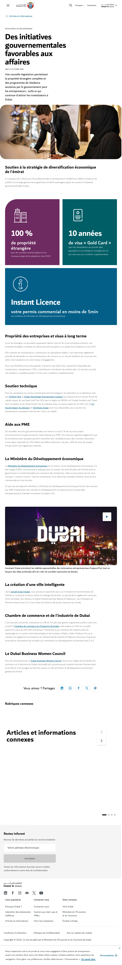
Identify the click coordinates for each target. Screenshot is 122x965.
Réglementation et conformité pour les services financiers (88, 796)
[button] (108, 955)
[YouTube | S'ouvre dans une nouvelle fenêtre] (41, 893)
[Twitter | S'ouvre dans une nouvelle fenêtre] (34, 893)
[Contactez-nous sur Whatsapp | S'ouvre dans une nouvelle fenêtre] (70, 688)
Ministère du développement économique (27, 466)
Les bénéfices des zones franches (31, 794)
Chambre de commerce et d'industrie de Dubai (37, 626)
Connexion (91, 5)
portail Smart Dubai (20, 592)
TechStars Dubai (41, 408)
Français (78, 5)
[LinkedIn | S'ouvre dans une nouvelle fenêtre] (5, 893)
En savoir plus (18, 815)
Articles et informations (20, 16)
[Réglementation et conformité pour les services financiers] (89, 767)
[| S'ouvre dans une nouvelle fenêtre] (20, 893)
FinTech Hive (15, 397)
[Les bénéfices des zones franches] (33, 767)
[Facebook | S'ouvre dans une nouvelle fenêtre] (12, 893)
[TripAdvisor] (27, 893)
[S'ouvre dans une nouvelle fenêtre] (62, 688)
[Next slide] (101, 732)
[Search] (71, 5)
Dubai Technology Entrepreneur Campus (43, 397)
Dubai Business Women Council (46, 661)
